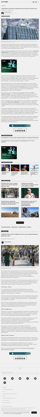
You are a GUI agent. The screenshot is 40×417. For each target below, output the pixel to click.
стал (12, 120)
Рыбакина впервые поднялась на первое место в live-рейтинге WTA (29, 185)
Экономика (5, 231)
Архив (4, 391)
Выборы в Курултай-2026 (7, 402)
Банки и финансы (6, 227)
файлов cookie (18, 413)
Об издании (5, 387)
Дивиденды (7, 16)
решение (12, 51)
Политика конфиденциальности (8, 389)
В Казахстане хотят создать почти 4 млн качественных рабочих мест (9, 185)
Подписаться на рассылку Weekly (7, 372)
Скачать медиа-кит (6, 400)
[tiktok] (27, 378)
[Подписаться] (38, 373)
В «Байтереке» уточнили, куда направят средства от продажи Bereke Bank (20, 137)
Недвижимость (22, 227)
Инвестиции (14, 227)
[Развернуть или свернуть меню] (38, 2)
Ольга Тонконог (7, 12)
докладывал (21, 92)
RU (35, 2)
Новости (3, 5)
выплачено (4, 90)
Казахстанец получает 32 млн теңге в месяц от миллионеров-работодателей (29, 203)
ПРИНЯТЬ (34, 412)
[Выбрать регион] (33, 2)
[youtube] (20, 378)
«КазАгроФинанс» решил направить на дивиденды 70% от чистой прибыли (17, 141)
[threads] (35, 378)
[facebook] (4, 382)
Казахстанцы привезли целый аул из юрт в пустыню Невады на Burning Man (10, 203)
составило (22, 86)
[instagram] (4, 378)
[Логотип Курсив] (4, 1)
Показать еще (20, 222)
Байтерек (3, 16)
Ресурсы (29, 227)
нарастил (13, 77)
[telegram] (12, 378)
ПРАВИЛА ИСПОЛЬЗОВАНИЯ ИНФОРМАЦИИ (9, 398)
